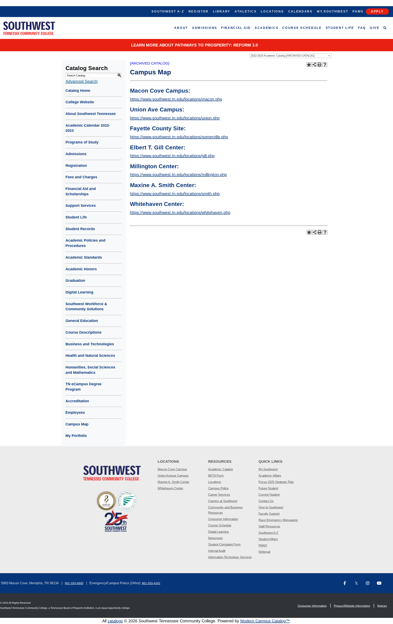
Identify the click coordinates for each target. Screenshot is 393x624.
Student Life (340, 28)
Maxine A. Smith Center (173, 482)
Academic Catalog (220, 469)
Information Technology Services (230, 557)
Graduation (75, 280)
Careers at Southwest (222, 501)
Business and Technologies (90, 344)
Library (221, 11)
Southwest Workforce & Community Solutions (86, 306)
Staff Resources (269, 526)
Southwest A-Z (167, 11)
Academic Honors (81, 269)
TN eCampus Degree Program (84, 386)
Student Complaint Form (224, 544)
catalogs (115, 621)
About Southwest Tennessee (91, 114)
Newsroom (215, 538)
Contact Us (266, 501)
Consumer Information (223, 519)
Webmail (264, 552)
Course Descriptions (84, 332)
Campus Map (77, 424)
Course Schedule (302, 28)
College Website (80, 102)
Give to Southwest (271, 507)
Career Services (219, 494)
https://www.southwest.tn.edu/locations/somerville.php (179, 137)
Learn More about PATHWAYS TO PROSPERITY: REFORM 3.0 (194, 45)
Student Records (80, 229)
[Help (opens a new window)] (325, 64)
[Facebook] (347, 583)
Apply (377, 11)
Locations (272, 11)
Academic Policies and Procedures (85, 243)
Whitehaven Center (170, 488)
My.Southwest (332, 11)
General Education (82, 321)
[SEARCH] (385, 28)
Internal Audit (216, 550)
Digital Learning (79, 292)
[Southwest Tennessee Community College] (29, 28)
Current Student (269, 494)
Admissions (204, 28)
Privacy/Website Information (352, 605)
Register (199, 11)
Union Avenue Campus (173, 475)
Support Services (81, 205)
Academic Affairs (270, 475)
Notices (382, 605)
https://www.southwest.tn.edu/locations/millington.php (178, 174)
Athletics (245, 11)
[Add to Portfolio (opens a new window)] (309, 64)
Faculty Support (269, 513)
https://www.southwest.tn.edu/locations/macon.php (176, 99)
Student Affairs (268, 539)
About (181, 28)
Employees (75, 412)
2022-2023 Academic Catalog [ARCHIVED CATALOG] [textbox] (283, 55)
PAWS (263, 545)
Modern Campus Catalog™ (265, 621)
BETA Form (216, 475)
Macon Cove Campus (172, 469)
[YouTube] (381, 583)
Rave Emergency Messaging (278, 520)
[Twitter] (359, 583)
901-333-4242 (151, 583)
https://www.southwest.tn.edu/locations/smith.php (175, 193)
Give (374, 28)
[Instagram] (370, 583)
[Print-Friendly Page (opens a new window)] (319, 64)
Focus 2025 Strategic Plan (276, 482)
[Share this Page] (314, 64)
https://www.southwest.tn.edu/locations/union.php (175, 118)
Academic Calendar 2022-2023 (88, 128)
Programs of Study (82, 142)
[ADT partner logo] (116, 511)
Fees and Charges (81, 177)
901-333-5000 (74, 583)
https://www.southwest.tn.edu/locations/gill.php (172, 155)
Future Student (268, 488)
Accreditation (77, 401)
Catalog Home (78, 91)
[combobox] (290, 55)
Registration (76, 166)
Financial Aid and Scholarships (81, 191)
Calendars (300, 11)
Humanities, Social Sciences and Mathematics (90, 370)
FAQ (362, 28)
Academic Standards (84, 257)
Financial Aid (236, 28)
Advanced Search (82, 81)
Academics (266, 28)
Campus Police (218, 488)
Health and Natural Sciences (90, 355)
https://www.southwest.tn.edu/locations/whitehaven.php (180, 212)
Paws (358, 11)
